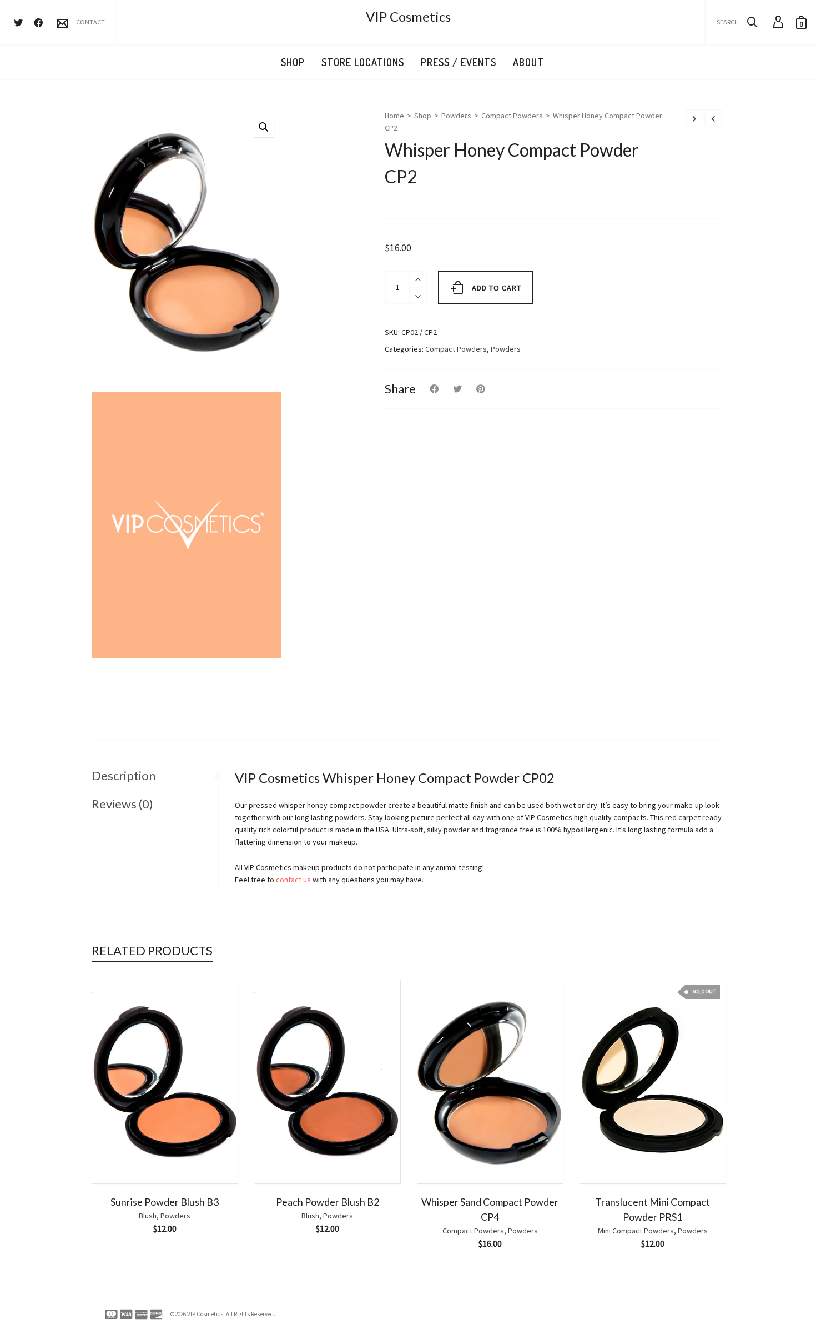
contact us (293, 880)
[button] (264, 127)
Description (123, 775)
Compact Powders (512, 116)
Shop (422, 116)
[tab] (155, 775)
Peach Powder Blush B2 (327, 1202)
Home (394, 116)
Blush (148, 1216)
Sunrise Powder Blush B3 (164, 1202)
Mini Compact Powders (636, 1231)
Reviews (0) (122, 803)
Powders (456, 116)
